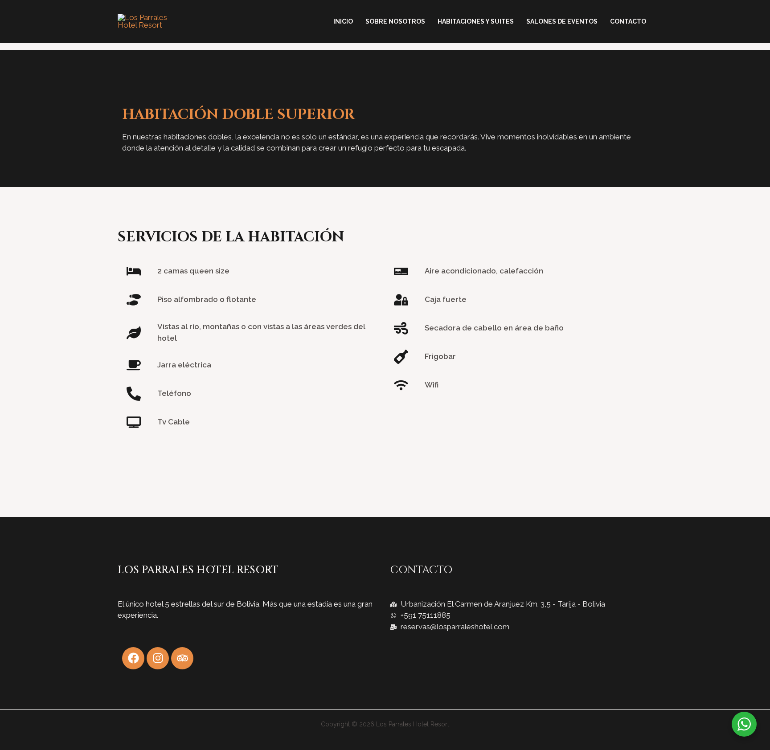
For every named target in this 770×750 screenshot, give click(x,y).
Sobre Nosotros (395, 21)
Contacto (628, 21)
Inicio (343, 21)
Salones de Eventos (562, 21)
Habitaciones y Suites (476, 21)
